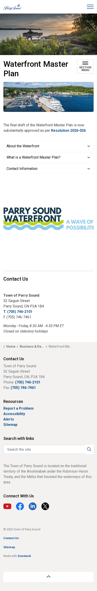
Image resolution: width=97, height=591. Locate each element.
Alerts (8, 419)
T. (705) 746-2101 (17, 311)
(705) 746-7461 (23, 388)
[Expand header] (90, 7)
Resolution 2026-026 (68, 130)
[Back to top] (48, 577)
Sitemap (10, 424)
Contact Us (11, 538)
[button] (48, 97)
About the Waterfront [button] (23, 146)
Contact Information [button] (22, 168)
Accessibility (14, 414)
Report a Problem (18, 408)
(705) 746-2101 (27, 382)
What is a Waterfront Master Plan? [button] (33, 157)
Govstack (24, 556)
